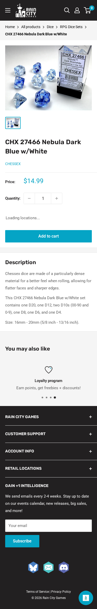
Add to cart (48, 236)
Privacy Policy (61, 592)
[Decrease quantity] (29, 198)
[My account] (77, 10)
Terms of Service (37, 592)
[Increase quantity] (56, 198)
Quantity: (12, 198)
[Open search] (67, 10)
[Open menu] (7, 10)
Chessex (13, 164)
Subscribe (22, 541)
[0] (87, 10)
